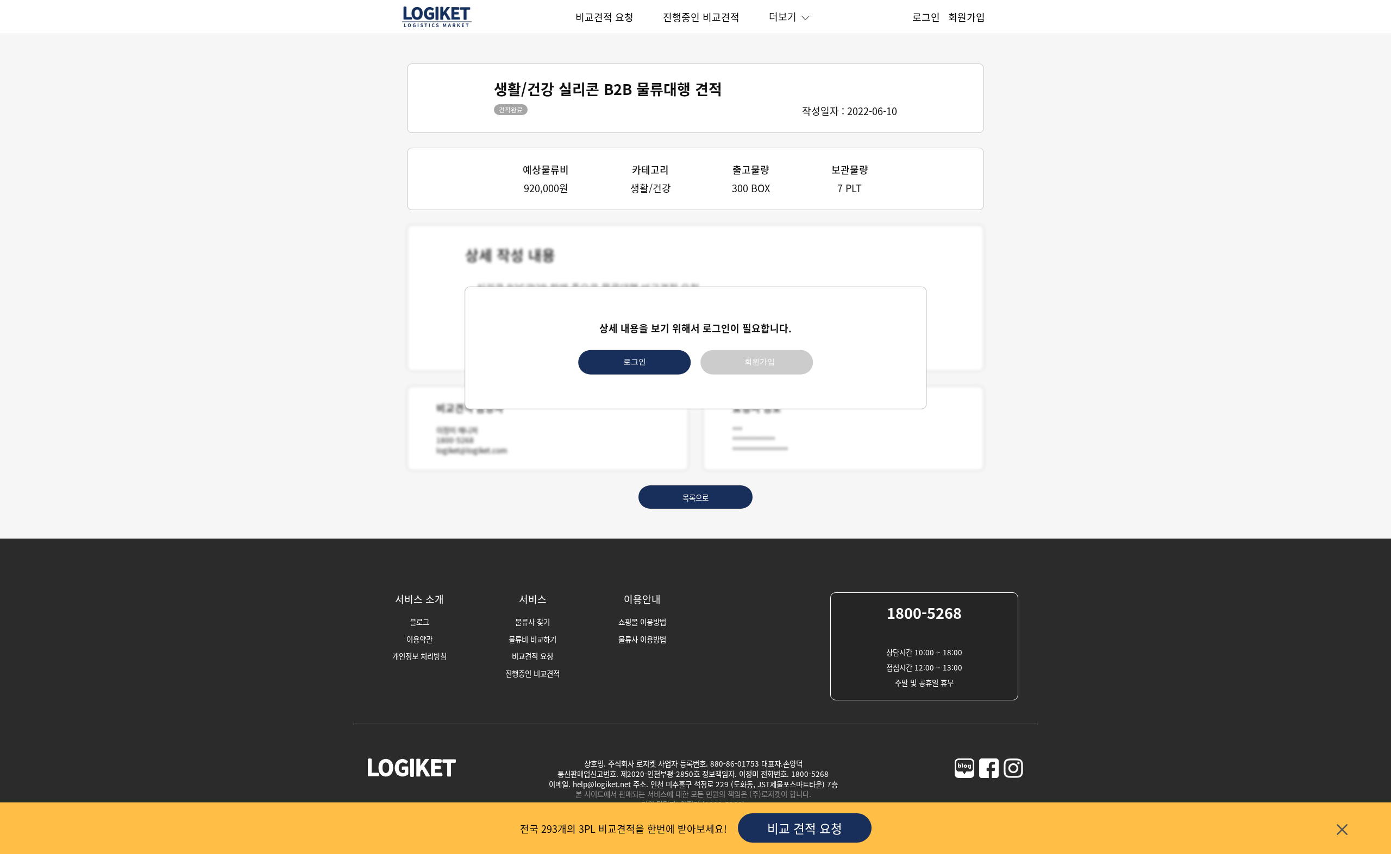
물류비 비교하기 (532, 639)
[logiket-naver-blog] (964, 789)
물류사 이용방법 (642, 639)
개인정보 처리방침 (419, 655)
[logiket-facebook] (989, 789)
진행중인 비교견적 (701, 17)
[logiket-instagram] (1013, 789)
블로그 (419, 621)
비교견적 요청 (604, 17)
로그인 (634, 362)
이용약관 (419, 639)
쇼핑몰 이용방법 (642, 621)
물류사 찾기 (532, 621)
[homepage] (437, 25)
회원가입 (759, 362)
